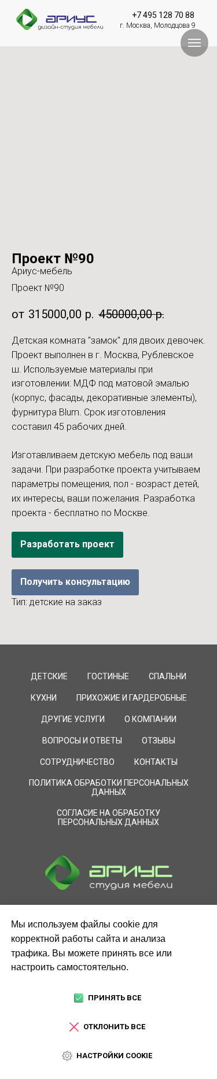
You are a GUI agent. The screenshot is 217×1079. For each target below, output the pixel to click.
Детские (49, 676)
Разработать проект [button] (67, 544)
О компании (150, 719)
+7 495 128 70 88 (163, 15)
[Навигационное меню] (194, 43)
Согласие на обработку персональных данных (108, 817)
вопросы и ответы (82, 740)
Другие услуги (73, 719)
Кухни (44, 697)
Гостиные (108, 676)
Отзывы (158, 740)
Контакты (156, 762)
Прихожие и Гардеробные (131, 697)
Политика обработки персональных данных (109, 787)
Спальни (167, 676)
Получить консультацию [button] (75, 581)
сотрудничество (77, 762)
